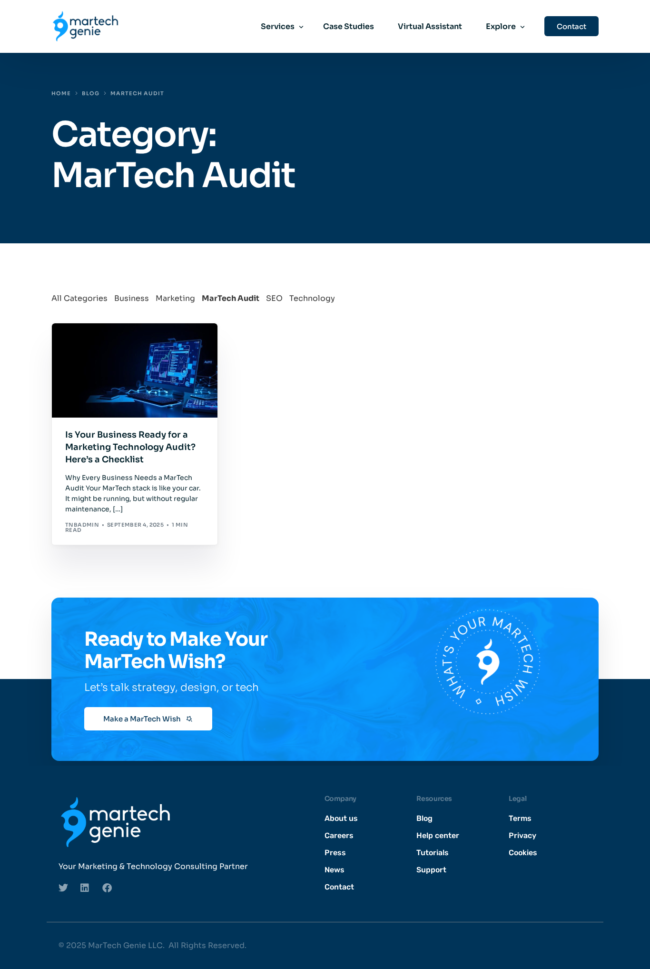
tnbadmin (82, 524)
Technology (312, 298)
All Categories (79, 298)
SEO (274, 298)
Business (131, 298)
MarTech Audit (230, 298)
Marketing (175, 298)
